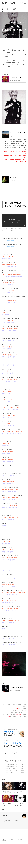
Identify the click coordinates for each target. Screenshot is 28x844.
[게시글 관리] (9, 753)
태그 (8, 9)
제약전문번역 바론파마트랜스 (12, 743)
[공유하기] (7, 753)
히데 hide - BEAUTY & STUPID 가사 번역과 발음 (11, 773)
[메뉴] (25, 3)
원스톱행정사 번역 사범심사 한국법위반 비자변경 (9, 732)
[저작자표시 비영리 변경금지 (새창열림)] (20, 753)
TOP (25, 840)
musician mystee (8, 760)
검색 (21, 3)
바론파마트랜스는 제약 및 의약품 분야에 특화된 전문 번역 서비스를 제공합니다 (14, 746)
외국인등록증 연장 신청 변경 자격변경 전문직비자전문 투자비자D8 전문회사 (9, 734)
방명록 (14, 9)
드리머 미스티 (8, 3)
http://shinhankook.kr (9, 729)
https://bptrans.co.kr (9, 740)
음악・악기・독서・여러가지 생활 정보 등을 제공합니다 (10, 821)
